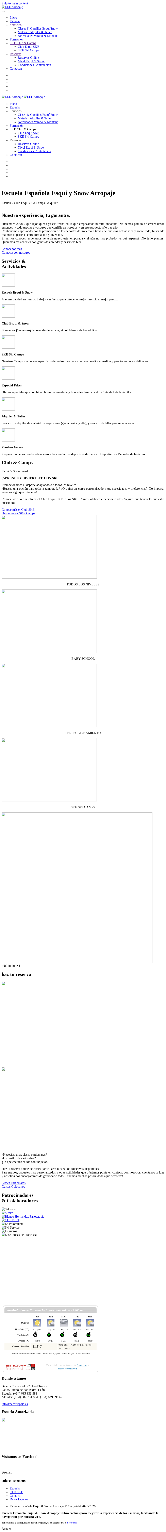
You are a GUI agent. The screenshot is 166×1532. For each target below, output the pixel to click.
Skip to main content (15, 3)
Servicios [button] (15, 111)
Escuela (15, 21)
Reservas (15, 54)
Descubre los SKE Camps (18, 513)
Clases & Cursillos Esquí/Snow (38, 28)
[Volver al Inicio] (12, 7)
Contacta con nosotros (16, 252)
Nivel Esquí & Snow (31, 61)
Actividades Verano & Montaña (38, 35)
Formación (16, 39)
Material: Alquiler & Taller (35, 32)
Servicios (15, 25)
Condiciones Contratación (34, 65)
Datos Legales (19, 1499)
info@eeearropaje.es (15, 1404)
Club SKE (16, 1492)
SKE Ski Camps (28, 50)
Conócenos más (12, 249)
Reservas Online (28, 57)
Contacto (15, 1495)
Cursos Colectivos (13, 1186)
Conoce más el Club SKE (18, 509)
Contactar (16, 68)
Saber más (72, 1522)
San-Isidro (82, 1365)
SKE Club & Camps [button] (23, 129)
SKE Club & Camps (23, 43)
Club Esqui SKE (28, 46)
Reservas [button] (15, 140)
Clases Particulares (14, 1183)
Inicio (13, 17)
